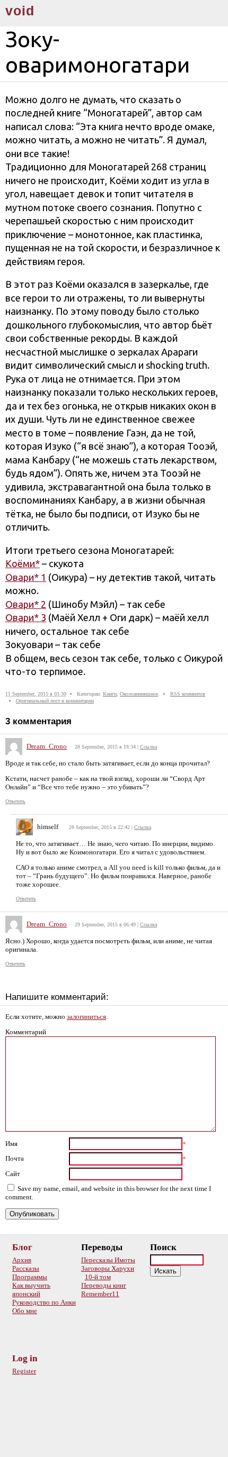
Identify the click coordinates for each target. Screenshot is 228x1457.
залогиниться (86, 1017)
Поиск (163, 1247)
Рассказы (25, 1268)
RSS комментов (187, 694)
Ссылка (148, 747)
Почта (14, 1158)
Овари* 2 (25, 604)
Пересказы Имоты (108, 1260)
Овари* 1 (25, 577)
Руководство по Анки (44, 1302)
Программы (29, 1277)
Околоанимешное (139, 694)
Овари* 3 (25, 617)
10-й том (98, 1277)
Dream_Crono (47, 746)
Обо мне (24, 1311)
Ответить (15, 801)
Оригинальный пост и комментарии (55, 701)
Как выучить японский (31, 1289)
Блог (22, 1247)
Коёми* (22, 563)
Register (24, 1371)
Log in (24, 1358)
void (19, 11)
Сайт (12, 1174)
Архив (21, 1260)
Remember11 (100, 1294)
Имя (11, 1144)
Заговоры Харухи (107, 1268)
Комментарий (25, 1032)
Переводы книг (103, 1285)
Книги (110, 694)
